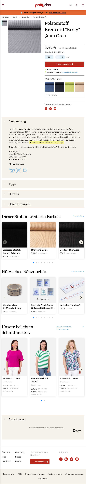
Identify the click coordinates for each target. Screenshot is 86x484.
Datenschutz (8, 474)
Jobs (4, 457)
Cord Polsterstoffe (40, 17)
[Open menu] (3, 5)
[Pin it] (50, 108)
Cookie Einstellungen (35, 474)
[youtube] (77, 459)
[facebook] (61, 459)
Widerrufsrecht (55, 474)
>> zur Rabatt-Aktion (57, 13)
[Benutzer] (76, 5)
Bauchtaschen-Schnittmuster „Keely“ (46, 143)
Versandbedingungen (70, 72)
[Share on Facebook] (46, 108)
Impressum (43, 478)
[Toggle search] (70, 5)
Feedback (6, 461)
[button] (83, 5)
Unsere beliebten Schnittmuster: (64, 328)
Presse (18, 457)
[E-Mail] (55, 108)
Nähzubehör (76, 271)
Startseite (5, 17)
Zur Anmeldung (41, 462)
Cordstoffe (25, 17)
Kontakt (19, 461)
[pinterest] (71, 459)
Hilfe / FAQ (19, 452)
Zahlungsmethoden (74, 474)
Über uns (6, 452)
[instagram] (66, 459)
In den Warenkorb (65, 64)
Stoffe (15, 17)
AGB (20, 474)
